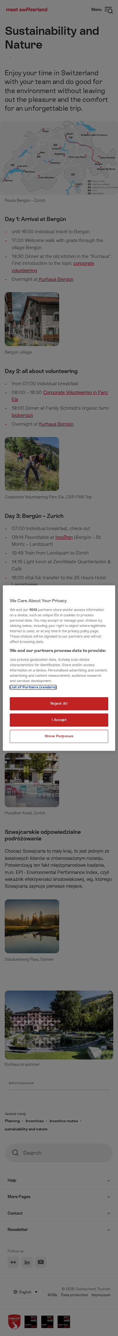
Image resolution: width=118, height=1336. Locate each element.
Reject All (59, 704)
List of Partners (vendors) (33, 687)
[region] (59, 668)
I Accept (59, 720)
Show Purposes (59, 736)
